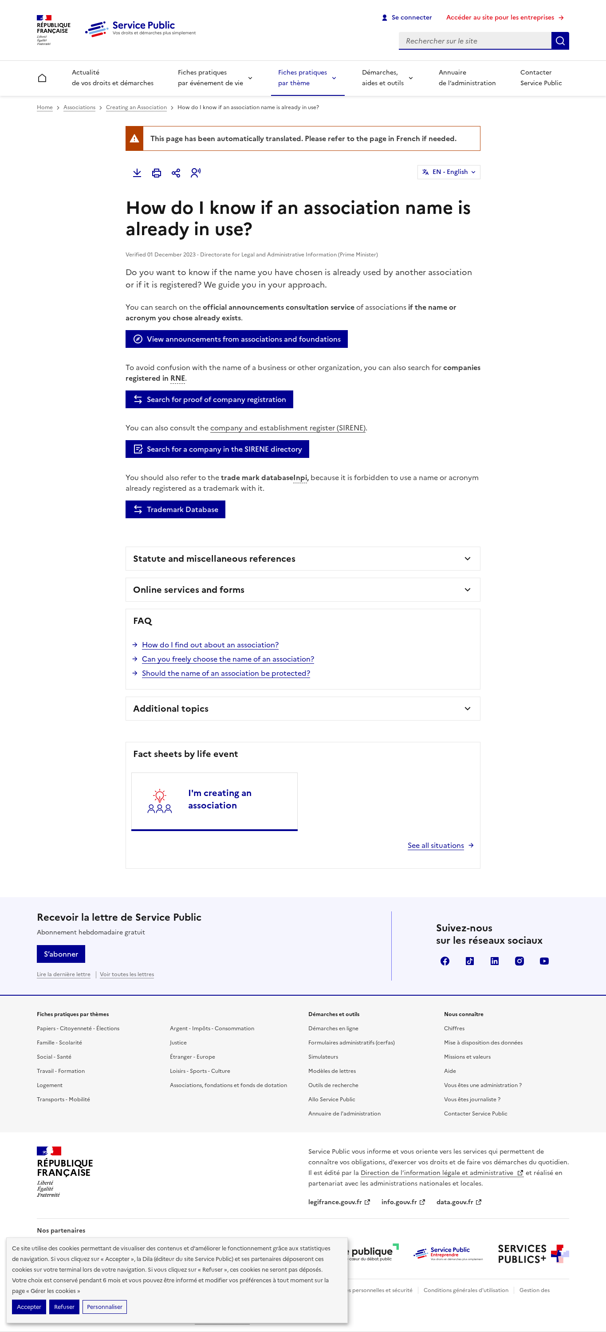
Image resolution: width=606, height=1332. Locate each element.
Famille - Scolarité (59, 1043)
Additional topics (171, 708)
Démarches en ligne (333, 1028)
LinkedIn (495, 961)
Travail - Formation (61, 1071)
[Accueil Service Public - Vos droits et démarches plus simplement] (142, 37)
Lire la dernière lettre (64, 974)
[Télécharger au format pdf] (137, 173)
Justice (178, 1043)
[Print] (157, 173)
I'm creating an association (220, 799)
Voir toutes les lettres (127, 974)
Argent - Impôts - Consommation (212, 1028)
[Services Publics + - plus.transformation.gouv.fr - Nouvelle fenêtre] (533, 1254)
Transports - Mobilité (63, 1099)
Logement (50, 1085)
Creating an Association (136, 107)
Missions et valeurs (467, 1057)
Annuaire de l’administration (467, 78)
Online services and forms (188, 589)
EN (450, 172)
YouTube (544, 961)
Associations (79, 107)
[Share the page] (176, 173)
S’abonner (61, 954)
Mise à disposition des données (483, 1043)
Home (45, 107)
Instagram (519, 961)
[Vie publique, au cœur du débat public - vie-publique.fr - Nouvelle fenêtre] (363, 1254)
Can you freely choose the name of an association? (228, 659)
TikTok (470, 961)
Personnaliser (104, 1307)
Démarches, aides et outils (383, 78)
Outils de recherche (333, 1085)
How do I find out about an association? (210, 644)
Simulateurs (323, 1057)
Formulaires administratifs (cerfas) (351, 1043)
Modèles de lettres (332, 1071)
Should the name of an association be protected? (226, 673)
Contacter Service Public (541, 78)
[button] (196, 173)
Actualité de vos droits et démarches (112, 78)
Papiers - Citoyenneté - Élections (78, 1028)
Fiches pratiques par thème (302, 78)
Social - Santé (54, 1057)
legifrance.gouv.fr (335, 1202)
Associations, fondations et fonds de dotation (228, 1085)
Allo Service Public (331, 1099)
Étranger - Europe (192, 1057)
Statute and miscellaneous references (214, 558)
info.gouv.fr (399, 1202)
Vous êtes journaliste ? (472, 1099)
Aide (450, 1071)
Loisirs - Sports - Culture (200, 1071)
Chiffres (454, 1028)
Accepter (29, 1307)
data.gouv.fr (455, 1202)
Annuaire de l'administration (344, 1114)
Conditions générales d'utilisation (466, 1290)
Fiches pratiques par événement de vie (210, 78)
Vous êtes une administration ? (483, 1085)
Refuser (64, 1307)
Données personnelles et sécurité (370, 1290)
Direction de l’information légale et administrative (438, 1173)
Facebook (445, 961)
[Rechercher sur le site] (560, 41)
